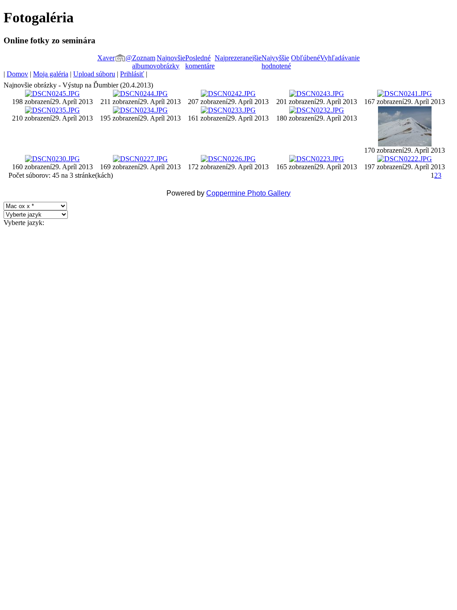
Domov (17, 74)
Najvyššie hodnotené (276, 62)
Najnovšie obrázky (171, 62)
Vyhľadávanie (340, 58)
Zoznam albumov (144, 62)
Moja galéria (50, 74)
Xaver (106, 58)
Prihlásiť (132, 74)
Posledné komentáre (200, 62)
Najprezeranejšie (238, 58)
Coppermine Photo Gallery (248, 193)
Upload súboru (94, 74)
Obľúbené (305, 58)
